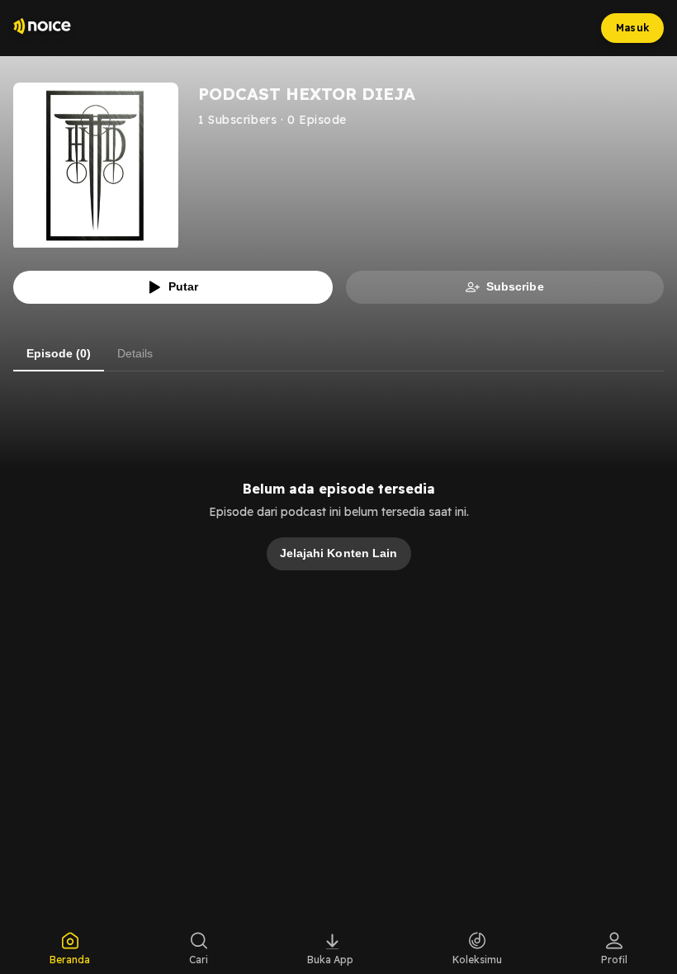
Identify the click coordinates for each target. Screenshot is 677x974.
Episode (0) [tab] (58, 353)
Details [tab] (135, 353)
